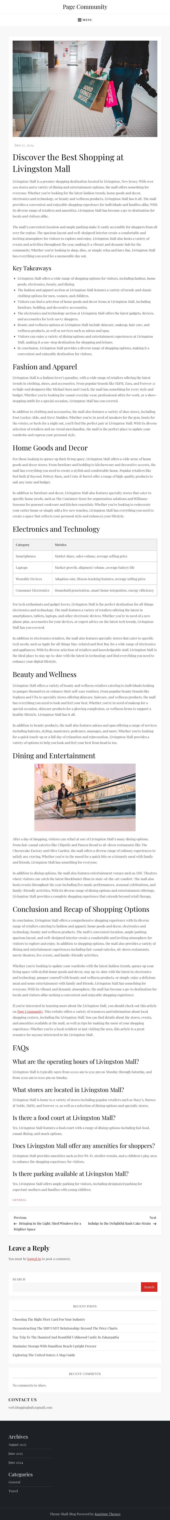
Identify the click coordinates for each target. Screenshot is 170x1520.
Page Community (85, 6)
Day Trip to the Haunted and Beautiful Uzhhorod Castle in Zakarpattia (66, 1337)
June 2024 (15, 1462)
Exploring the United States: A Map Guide (44, 1355)
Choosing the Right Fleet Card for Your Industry (49, 1319)
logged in (34, 1259)
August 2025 (17, 1444)
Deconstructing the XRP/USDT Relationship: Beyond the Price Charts (65, 1328)
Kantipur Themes (107, 1514)
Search (19, 1279)
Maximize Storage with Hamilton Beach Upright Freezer (54, 1346)
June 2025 (15, 1453)
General (20, 1199)
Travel (13, 1491)
